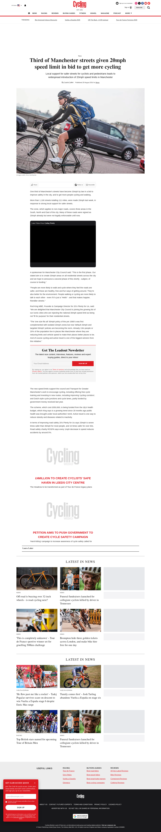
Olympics (66, 783)
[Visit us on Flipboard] (149, 3)
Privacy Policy (28, 815)
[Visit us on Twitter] (139, 3)
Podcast (117, 13)
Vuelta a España (69, 779)
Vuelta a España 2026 (72, 20)
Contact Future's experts (60, 804)
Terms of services (58, 369)
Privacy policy (100, 804)
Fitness (82, 13)
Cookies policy (115, 804)
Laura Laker (68, 82)
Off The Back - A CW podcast (98, 20)
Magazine (105, 13)
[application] (63, 244)
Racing (44, 13)
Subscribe (139, 7)
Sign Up (21, 807)
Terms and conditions (83, 804)
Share (35, 185)
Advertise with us (59, 808)
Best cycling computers (96, 783)
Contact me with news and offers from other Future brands (21, 802)
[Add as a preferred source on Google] (80, 816)
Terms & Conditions (18, 817)
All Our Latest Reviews (119, 771)
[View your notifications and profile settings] (25, 5)
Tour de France (68, 771)
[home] (29, 13)
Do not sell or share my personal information (89, 808)
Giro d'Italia (67, 775)
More (127, 13)
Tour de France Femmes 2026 (126, 20)
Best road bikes (93, 771)
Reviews (55, 13)
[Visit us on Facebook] (142, 3)
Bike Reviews (116, 775)
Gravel (93, 13)
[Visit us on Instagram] (136, 3)
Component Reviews (119, 779)
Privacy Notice (37, 371)
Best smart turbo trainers (96, 779)
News (34, 13)
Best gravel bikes (93, 775)
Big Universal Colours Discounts (46, 20)
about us (43, 804)
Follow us (80, 185)
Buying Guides (69, 13)
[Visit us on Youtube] (145, 3)
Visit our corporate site (109, 825)
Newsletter (91, 185)
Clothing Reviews (117, 783)
